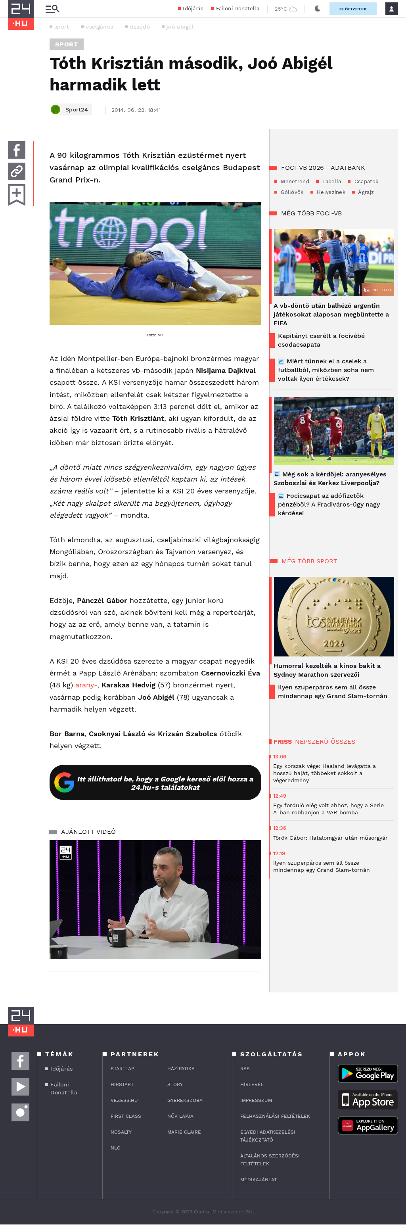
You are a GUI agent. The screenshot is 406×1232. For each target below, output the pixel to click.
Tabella (331, 181)
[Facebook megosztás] (16, 150)
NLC (115, 1148)
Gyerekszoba (185, 1100)
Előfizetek (353, 9)
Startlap (122, 1068)
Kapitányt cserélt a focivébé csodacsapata (321, 340)
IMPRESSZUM (256, 1100)
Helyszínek (330, 192)
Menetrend (294, 181)
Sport (66, 44)
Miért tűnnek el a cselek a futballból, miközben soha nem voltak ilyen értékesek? (326, 369)
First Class (126, 1116)
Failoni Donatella (237, 9)
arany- (86, 685)
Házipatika (181, 1068)
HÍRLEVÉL (252, 1084)
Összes (343, 741)
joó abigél (180, 26)
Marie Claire (184, 1132)
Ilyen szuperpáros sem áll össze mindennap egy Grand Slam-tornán (332, 691)
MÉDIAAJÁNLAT (258, 1179)
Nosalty (121, 1132)
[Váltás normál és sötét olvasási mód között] (317, 8)
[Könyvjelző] (16, 195)
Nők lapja (180, 1116)
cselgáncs (99, 26)
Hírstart (122, 1084)
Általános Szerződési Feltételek (270, 1160)
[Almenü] (52, 9)
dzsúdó (140, 26)
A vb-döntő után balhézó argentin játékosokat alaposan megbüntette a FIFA (331, 314)
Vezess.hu (124, 1100)
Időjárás (193, 9)
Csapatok (365, 181)
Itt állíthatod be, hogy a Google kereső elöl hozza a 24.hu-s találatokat (165, 783)
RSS (245, 1068)
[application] (155, 899)
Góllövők (291, 192)
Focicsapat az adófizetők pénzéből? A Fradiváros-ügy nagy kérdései (329, 504)
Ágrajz (365, 192)
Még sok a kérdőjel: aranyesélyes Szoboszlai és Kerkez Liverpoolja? (330, 478)
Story (175, 1084)
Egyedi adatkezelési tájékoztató (267, 1136)
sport (61, 26)
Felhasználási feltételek (275, 1116)
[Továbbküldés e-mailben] (16, 171)
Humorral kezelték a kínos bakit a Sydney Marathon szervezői (327, 670)
